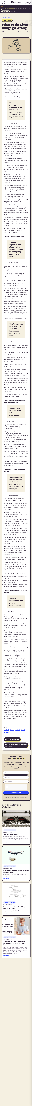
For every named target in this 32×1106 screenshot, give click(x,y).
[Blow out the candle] (2, 6)
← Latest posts (6, 17)
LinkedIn (17, 730)
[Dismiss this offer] (30, 9)
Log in (27, 2)
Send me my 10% (16, 792)
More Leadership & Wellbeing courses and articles (16, 745)
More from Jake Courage (12, 739)
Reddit (23, 730)
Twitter (12, 730)
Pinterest (6, 732)
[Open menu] (3, 2)
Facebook (6, 730)
